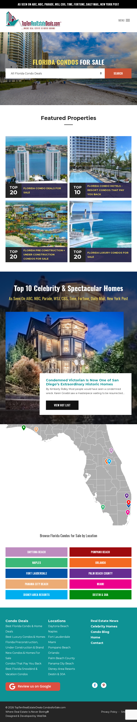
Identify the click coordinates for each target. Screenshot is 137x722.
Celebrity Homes (104, 626)
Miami (100, 584)
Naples (36, 563)
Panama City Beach (36, 584)
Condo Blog (100, 632)
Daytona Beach (36, 552)
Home (95, 637)
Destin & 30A (100, 595)
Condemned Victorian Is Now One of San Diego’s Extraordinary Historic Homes (82, 382)
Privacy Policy (109, 711)
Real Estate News (104, 621)
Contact (97, 643)
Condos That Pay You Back (23, 663)
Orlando (100, 563)
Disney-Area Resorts (36, 595)
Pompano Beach (100, 552)
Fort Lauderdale (36, 573)
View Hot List (62, 405)
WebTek (41, 715)
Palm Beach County (100, 573)
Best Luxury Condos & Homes (25, 636)
